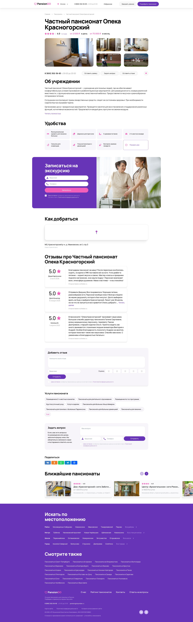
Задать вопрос (109, 73)
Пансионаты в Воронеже (54, 566)
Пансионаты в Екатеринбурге (77, 566)
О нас (83, 592)
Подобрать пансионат (148, 4)
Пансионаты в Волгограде (131, 562)
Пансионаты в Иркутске (121, 566)
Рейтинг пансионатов (101, 592)
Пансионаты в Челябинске (55, 583)
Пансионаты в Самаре (103, 574)
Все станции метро (134, 532)
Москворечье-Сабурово (62, 527)
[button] (146, 473)
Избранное (108, 4)
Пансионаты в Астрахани (82, 562)
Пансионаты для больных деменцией (103, 409)
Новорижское (88, 538)
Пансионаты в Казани (53, 570)
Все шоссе (127, 538)
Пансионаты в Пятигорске (54, 574)
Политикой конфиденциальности (68, 197)
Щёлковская (106, 532)
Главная (47, 14)
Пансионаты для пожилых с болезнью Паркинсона (65, 409)
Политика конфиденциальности (67, 609)
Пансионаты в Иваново (100, 566)
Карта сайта (49, 609)
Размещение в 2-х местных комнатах (60, 399)
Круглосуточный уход (55, 404)
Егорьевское (115, 538)
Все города (120, 544)
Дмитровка (97, 544)
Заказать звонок (128, 4)
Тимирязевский (107, 527)
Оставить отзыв (129, 73)
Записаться (66, 190)
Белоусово (75, 544)
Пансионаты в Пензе (124, 570)
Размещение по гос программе (127, 399)
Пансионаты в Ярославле (77, 583)
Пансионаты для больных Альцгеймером (98, 404)
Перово (119, 527)
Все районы (129, 527)
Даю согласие (52, 195)
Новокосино (80, 527)
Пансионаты (58, 14)
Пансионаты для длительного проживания (94, 399)
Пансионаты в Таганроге (95, 578)
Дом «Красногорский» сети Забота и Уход (92, 486)
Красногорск (53, 247)
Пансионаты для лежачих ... (132, 409)
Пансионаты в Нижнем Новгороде (100, 570)
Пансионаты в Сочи (52, 578)
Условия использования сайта (91, 609)
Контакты (120, 592)
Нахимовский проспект (72, 532)
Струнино (86, 544)
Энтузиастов (101, 538)
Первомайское (59, 538)
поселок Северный (60, 544)
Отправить (57, 377)
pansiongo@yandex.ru (77, 603)
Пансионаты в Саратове (124, 574)
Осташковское (73, 538)
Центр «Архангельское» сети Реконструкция (160, 486)
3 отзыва (64, 34)
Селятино (109, 544)
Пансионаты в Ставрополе (73, 578)
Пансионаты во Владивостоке (106, 562)
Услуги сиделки (73, 404)
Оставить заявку (90, 73)
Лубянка (56, 532)
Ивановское (93, 527)
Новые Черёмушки (91, 532)
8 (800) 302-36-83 (81, 4)
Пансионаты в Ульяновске (117, 578)
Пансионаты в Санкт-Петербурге (57, 562)
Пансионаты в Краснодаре (74, 570)
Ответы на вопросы (138, 592)
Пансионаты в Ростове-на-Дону (80, 574)
